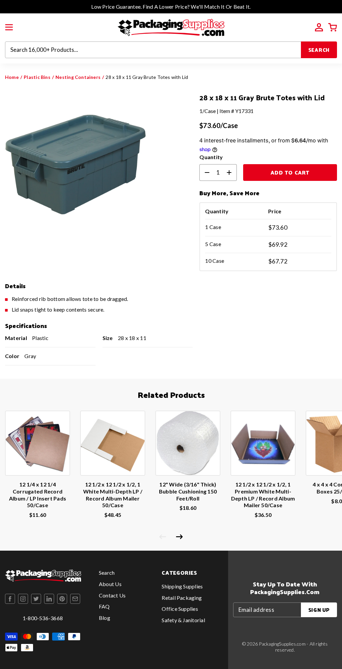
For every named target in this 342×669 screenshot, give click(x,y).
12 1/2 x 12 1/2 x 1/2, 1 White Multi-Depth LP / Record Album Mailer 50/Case (112, 494)
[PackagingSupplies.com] (171, 26)
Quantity (211, 157)
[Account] (319, 27)
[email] (75, 599)
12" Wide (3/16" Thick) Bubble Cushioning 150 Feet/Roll (188, 491)
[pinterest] (62, 599)
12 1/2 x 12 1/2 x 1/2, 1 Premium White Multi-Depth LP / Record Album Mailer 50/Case (263, 494)
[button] (9, 27)
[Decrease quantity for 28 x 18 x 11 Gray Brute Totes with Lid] (204, 172)
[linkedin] (49, 599)
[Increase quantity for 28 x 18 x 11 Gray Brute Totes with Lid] (232, 172)
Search (319, 49)
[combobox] (153, 49)
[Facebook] (10, 599)
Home (12, 77)
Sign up (319, 609)
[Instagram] (23, 599)
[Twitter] (36, 599)
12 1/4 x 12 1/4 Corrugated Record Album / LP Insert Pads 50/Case (37, 494)
